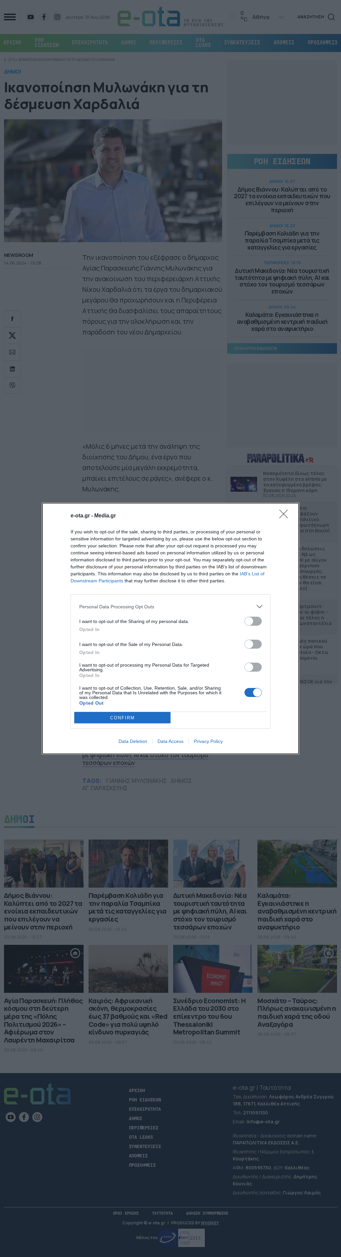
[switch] (253, 621)
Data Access (170, 741)
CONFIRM (122, 717)
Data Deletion (133, 741)
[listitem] (170, 606)
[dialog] (170, 628)
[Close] (285, 516)
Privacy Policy (208, 741)
